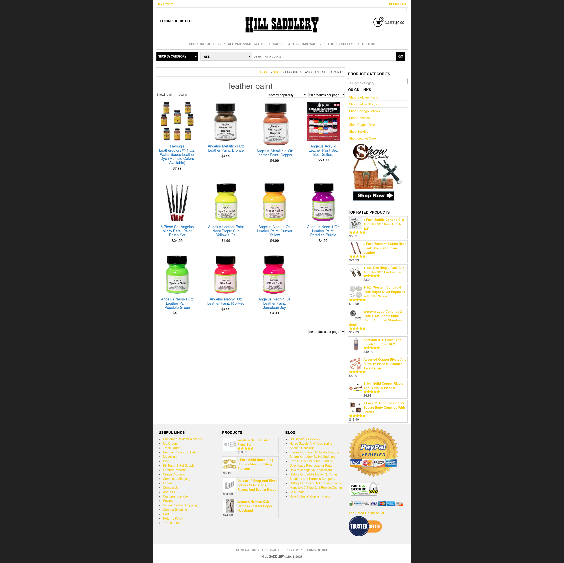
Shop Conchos (359, 118)
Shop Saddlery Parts (363, 97)
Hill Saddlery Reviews (305, 439)
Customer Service (175, 496)
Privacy (168, 500)
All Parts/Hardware (246, 44)
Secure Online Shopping (180, 505)
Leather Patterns (174, 470)
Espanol (168, 483)
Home (264, 72)
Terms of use (172, 522)
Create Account (174, 474)
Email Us (399, 4)
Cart (166, 514)
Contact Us (170, 487)
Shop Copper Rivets (363, 124)
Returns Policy (173, 518)
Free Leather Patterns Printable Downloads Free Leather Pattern (312, 463)
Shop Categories (204, 44)
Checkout (270, 550)
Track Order (171, 448)
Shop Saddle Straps (363, 104)
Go (400, 56)
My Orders (165, 4)
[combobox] (378, 81)
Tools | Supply (341, 44)
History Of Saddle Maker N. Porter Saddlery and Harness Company (313, 476)
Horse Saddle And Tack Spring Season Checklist (311, 445)
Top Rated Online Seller (366, 513)
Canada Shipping (175, 509)
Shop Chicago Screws (364, 111)
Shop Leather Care (362, 138)
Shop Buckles (358, 131)
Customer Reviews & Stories (183, 439)
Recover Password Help (180, 452)
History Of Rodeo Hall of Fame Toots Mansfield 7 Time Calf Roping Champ (316, 485)
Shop (277, 72)
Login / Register (176, 20)
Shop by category (172, 56)
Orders (368, 44)
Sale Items (297, 492)
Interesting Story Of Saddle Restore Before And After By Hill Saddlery (314, 454)
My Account (171, 456)
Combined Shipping (176, 478)
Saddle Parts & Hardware (296, 44)
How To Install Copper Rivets (310, 496)
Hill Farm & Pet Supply (178, 465)
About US (169, 492)
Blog (166, 461)
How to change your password (311, 470)
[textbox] (377, 83)
